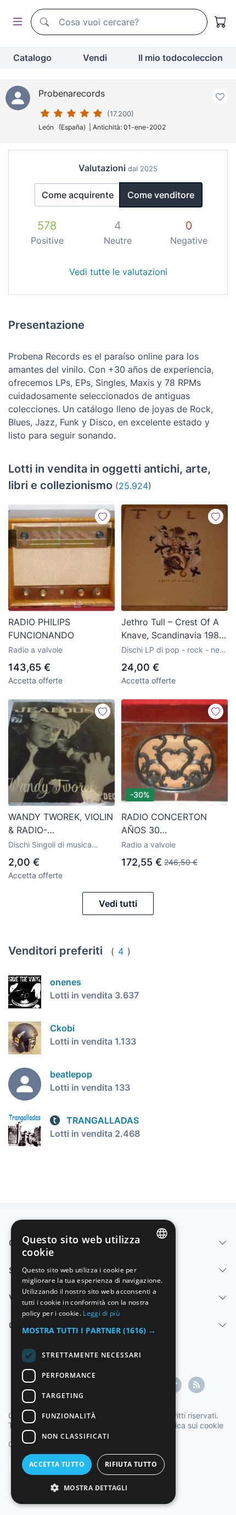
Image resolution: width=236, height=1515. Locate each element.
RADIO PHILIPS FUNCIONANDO (41, 628)
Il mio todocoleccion (180, 57)
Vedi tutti (118, 903)
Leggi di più (101, 1313)
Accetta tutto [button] (57, 1464)
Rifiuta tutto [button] (131, 1464)
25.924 (133, 485)
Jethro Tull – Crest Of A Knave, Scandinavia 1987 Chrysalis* (172, 629)
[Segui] (102, 516)
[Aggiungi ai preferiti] (220, 96)
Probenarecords (71, 93)
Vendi (95, 57)
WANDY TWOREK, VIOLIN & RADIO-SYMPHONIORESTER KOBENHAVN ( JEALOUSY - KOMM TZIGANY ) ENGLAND (60, 824)
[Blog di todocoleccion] (196, 1385)
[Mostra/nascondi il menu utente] (15, 22)
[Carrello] (220, 22)
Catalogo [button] (32, 57)
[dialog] (93, 1362)
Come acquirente (78, 194)
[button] (93, 1330)
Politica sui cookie (191, 1425)
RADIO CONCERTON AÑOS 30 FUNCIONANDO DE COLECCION (164, 824)
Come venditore (160, 194)
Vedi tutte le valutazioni (118, 271)
